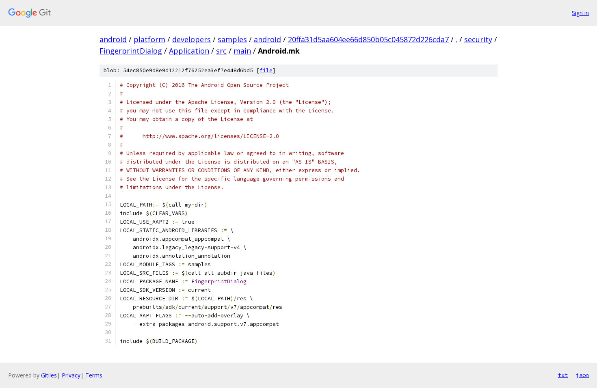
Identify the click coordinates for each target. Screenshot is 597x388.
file (266, 70)
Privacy (71, 375)
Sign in (580, 13)
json (582, 375)
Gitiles (49, 375)
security (478, 39)
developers (191, 39)
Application (189, 51)
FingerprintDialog (131, 51)
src (221, 51)
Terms (93, 375)
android (113, 39)
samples (232, 39)
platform (149, 39)
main (242, 51)
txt (563, 375)
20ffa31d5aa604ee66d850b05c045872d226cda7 (368, 39)
